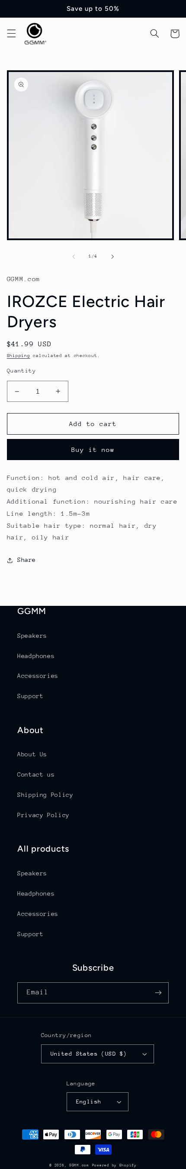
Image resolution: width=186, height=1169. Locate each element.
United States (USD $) (89, 1053)
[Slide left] (73, 256)
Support (30, 696)
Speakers (32, 635)
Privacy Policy (43, 815)
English (89, 1101)
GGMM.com (79, 1165)
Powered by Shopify (114, 1165)
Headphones (36, 655)
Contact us (36, 774)
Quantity (21, 370)
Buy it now (93, 449)
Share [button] (26, 559)
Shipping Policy (45, 794)
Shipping (18, 355)
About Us (32, 754)
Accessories (37, 675)
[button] (11, 34)
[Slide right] (112, 256)
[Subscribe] (158, 992)
